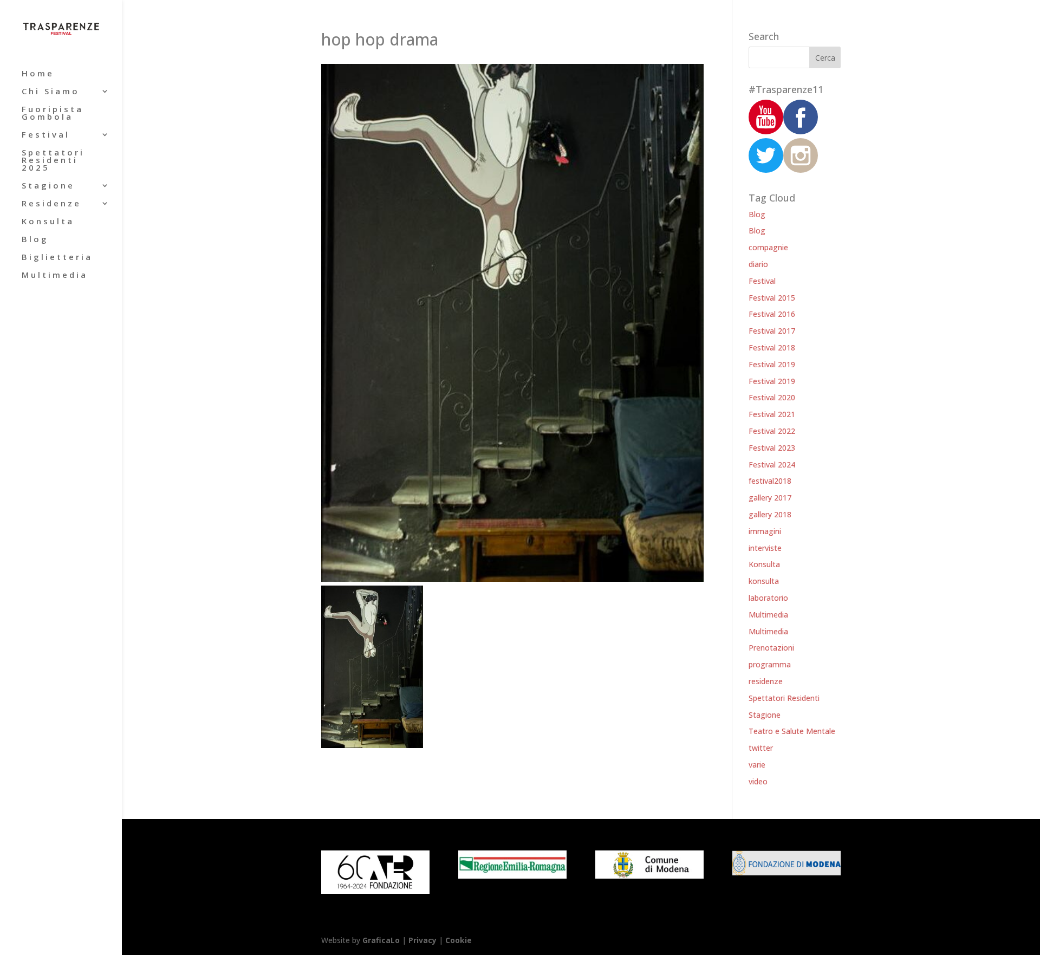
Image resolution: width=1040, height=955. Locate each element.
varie (757, 764)
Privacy (422, 940)
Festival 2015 (772, 298)
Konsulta (48, 221)
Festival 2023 (772, 448)
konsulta (764, 581)
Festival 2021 (772, 414)
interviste (765, 548)
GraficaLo (382, 940)
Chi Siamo (51, 91)
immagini (765, 531)
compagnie (768, 247)
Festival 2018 (772, 347)
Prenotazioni (771, 647)
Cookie (458, 940)
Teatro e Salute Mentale (792, 731)
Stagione (48, 186)
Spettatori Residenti (784, 698)
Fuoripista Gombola (52, 113)
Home (38, 74)
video (758, 781)
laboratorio (768, 598)
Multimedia (55, 275)
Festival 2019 (772, 364)
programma (770, 664)
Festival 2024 (772, 464)
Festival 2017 (772, 331)
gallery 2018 (770, 514)
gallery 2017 (770, 497)
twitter (761, 748)
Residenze (51, 204)
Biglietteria (57, 257)
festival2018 (770, 481)
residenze (766, 681)
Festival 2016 (772, 314)
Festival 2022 (772, 431)
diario (758, 264)
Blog (35, 239)
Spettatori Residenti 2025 (53, 160)
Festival (46, 135)
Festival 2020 (772, 397)
